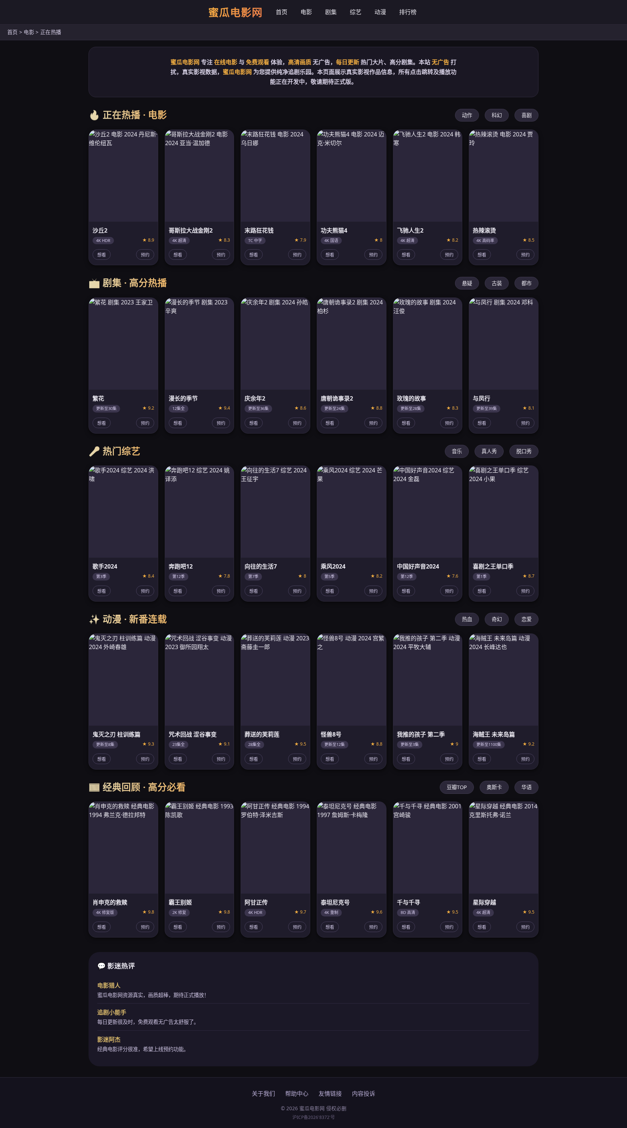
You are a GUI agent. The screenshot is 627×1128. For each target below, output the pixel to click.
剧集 (331, 12)
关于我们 (263, 1094)
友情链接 (330, 1094)
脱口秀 (524, 451)
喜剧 (526, 115)
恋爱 (526, 619)
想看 (101, 255)
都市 (526, 283)
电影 (306, 12)
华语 (526, 787)
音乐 (457, 451)
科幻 (497, 115)
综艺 (355, 12)
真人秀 (489, 451)
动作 (467, 115)
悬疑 (467, 283)
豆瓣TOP (457, 787)
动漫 (380, 12)
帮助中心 (296, 1094)
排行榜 (408, 12)
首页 (281, 12)
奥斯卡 (494, 787)
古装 (497, 283)
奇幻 (497, 619)
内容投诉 (363, 1094)
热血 (467, 619)
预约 (145, 255)
